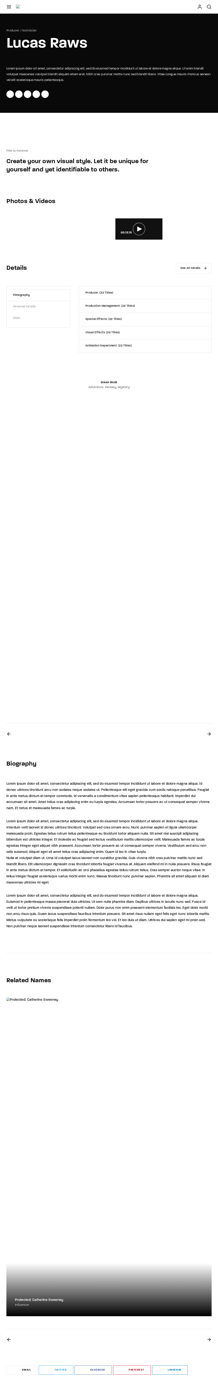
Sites (16, 318)
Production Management (109, 306)
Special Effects (103, 319)
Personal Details (24, 306)
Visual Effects (102, 332)
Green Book (109, 382)
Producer (12, 30)
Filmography (21, 295)
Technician (29, 30)
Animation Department (108, 345)
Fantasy (110, 387)
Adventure (95, 387)
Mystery (123, 387)
